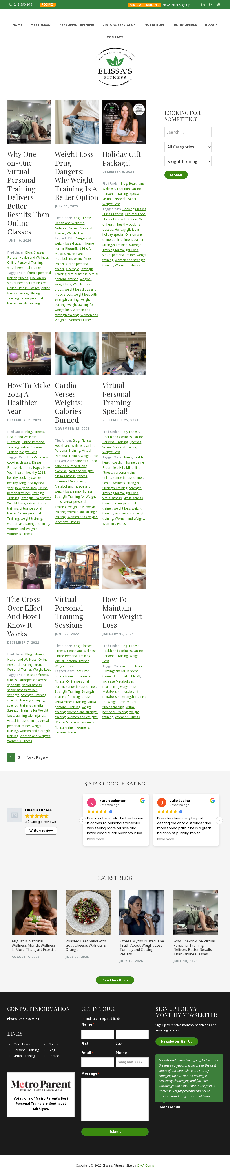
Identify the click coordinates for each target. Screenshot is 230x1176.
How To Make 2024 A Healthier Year (29, 398)
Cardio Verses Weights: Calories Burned (69, 402)
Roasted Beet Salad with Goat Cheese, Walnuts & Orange (86, 945)
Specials (135, 193)
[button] (219, 820)
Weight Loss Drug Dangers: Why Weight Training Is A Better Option (76, 175)
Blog (28, 252)
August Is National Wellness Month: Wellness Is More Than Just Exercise (34, 945)
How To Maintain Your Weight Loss (121, 611)
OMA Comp (145, 1165)
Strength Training (114, 245)
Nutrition (61, 228)
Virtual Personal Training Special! (116, 398)
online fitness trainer (128, 239)
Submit (115, 1131)
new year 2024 (26, 488)
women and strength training (28, 523)
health (19, 472)
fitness (23, 278)
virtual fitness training (22, 720)
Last (119, 1043)
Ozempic (72, 269)
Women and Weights (22, 529)
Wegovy (85, 279)
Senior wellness (113, 483)
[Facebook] (195, 5)
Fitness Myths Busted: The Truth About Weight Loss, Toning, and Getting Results (141, 948)
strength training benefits (25, 705)
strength (133, 483)
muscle (60, 254)
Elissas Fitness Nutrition (119, 219)
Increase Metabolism (70, 481)
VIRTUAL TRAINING (144, 5)
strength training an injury (25, 700)
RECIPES (47, 4)
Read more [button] (95, 839)
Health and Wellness (34, 257)
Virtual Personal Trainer (24, 267)
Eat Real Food (135, 214)
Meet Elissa (21, 1044)
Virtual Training (24, 1056)
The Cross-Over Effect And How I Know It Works (25, 616)
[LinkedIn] (203, 5)
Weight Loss (76, 233)
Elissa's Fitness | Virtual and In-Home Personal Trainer (115, 67)
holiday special (113, 234)
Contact (54, 1056)
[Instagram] (211, 5)
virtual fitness (78, 274)
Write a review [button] (41, 830)
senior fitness (83, 491)
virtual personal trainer (118, 255)
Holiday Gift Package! (121, 158)
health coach (111, 462)
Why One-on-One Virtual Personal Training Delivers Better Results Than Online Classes (28, 192)
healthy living (16, 483)
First (84, 1043)
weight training (29, 303)
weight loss (63, 284)
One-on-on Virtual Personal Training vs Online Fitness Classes (26, 283)
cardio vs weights (81, 471)
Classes (39, 252)
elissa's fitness (65, 476)
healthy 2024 (35, 472)
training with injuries (30, 715)
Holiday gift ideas (127, 229)
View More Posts (115, 980)
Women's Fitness (80, 320)
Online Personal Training (25, 262)
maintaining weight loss (119, 686)
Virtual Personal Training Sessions (69, 611)
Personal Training (26, 1050)
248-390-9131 (24, 4)
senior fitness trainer (128, 477)
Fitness (12, 257)
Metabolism (63, 486)
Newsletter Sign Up (176, 5)
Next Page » (37, 758)
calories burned (86, 461)
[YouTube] (219, 5)
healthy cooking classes (24, 477)
